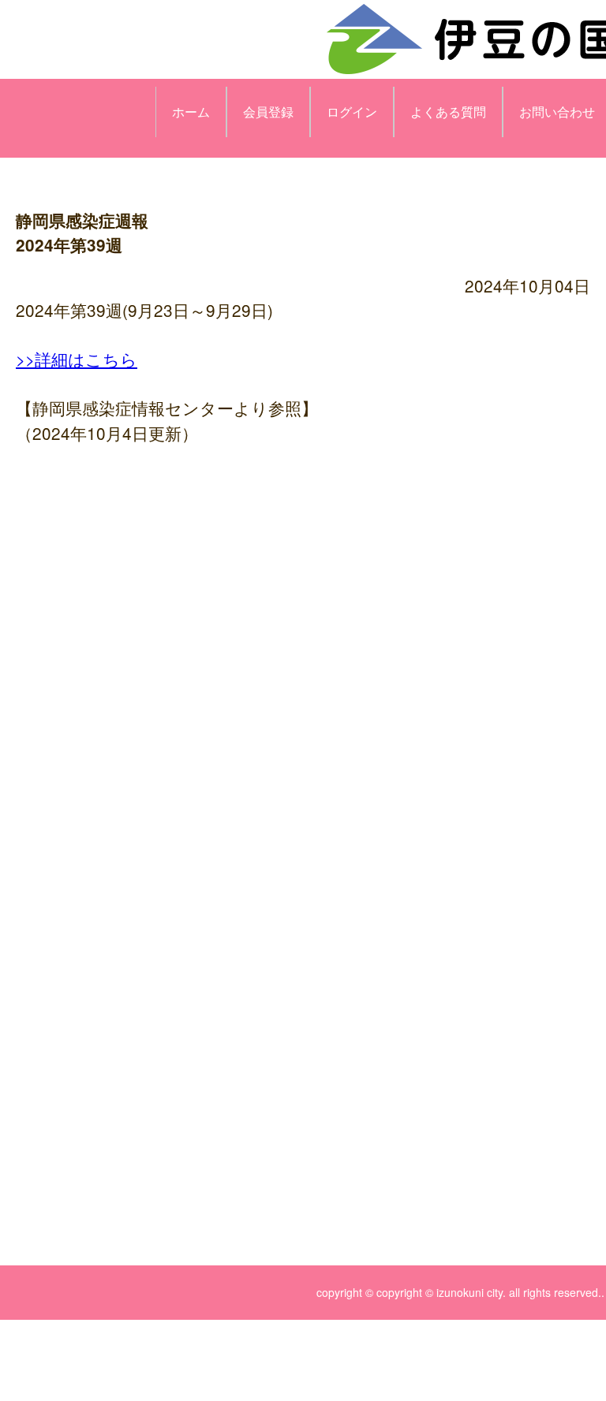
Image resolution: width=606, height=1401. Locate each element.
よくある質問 (448, 111)
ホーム (191, 111)
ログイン (352, 111)
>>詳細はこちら (76, 359)
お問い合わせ (557, 111)
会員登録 (268, 111)
